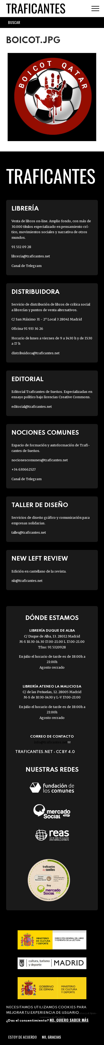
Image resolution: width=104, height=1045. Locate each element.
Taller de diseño (39, 505)
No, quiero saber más (69, 1020)
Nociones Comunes (45, 433)
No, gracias (51, 1037)
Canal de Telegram (26, 266)
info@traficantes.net (52, 742)
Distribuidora (35, 292)
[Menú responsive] (95, 8)
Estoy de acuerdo (22, 1037)
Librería (25, 209)
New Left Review (39, 559)
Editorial (27, 379)
